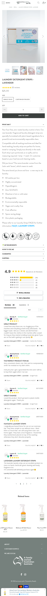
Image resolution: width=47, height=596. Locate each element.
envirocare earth (20, 581)
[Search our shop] (39, 3)
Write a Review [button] (24, 293)
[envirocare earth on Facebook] (21, 575)
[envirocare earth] (23, 2)
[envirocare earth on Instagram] (25, 575)
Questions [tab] (22, 305)
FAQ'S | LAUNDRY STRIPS (23, 225)
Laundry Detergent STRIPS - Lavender (16, 341)
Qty (3, 106)
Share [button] (8, 346)
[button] (38, 346)
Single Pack (7, 99)
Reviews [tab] (8, 305)
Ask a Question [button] (24, 298)
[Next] (42, 36)
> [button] (30, 483)
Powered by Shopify (30, 581)
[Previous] (4, 36)
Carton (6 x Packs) (23, 99)
